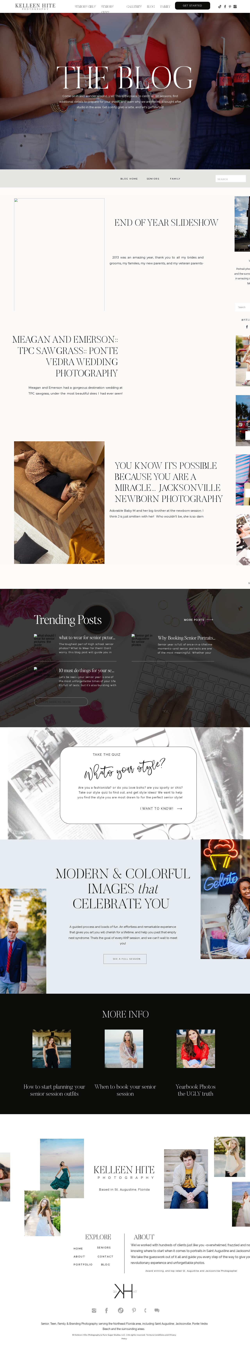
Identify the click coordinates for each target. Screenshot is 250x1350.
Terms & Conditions (155, 1335)
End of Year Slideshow (167, 223)
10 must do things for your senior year (94, 670)
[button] (151, 6)
